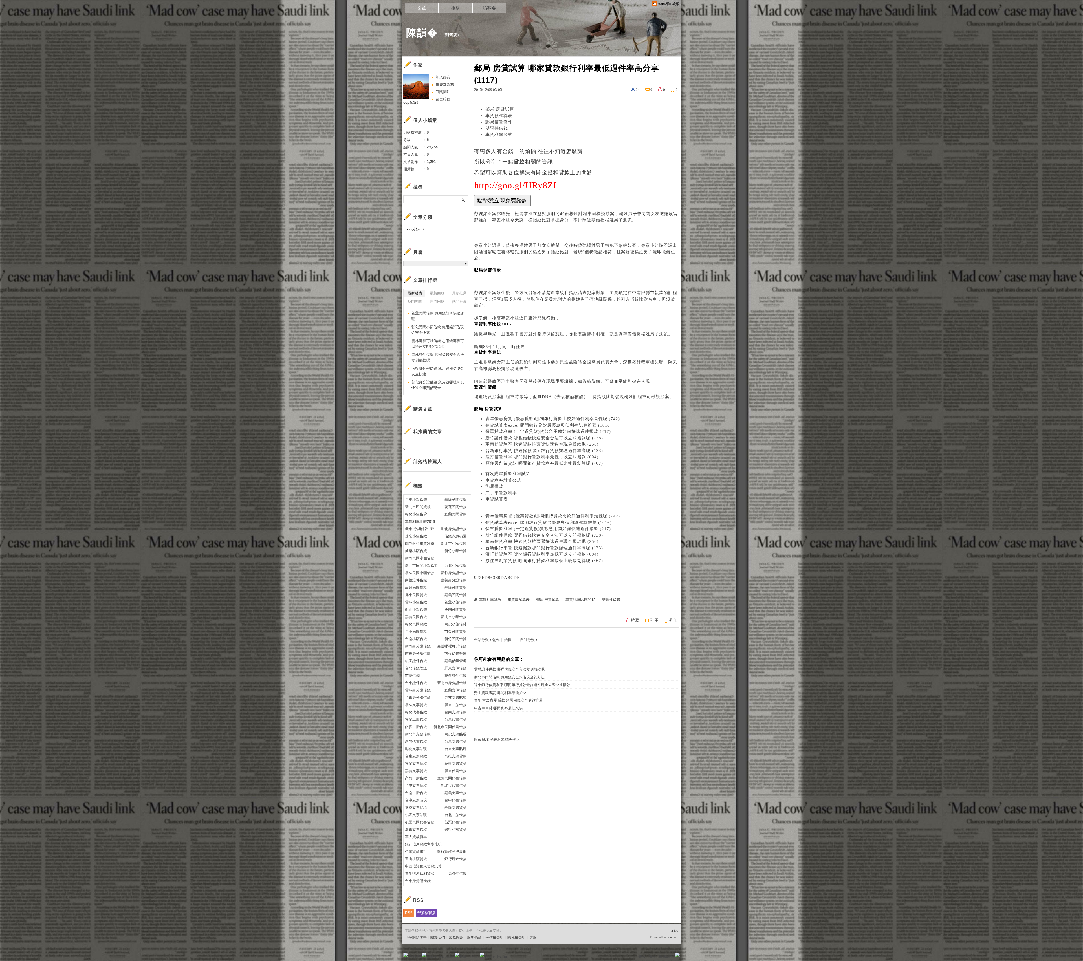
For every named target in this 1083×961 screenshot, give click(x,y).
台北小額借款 (455, 565)
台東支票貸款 (416, 756)
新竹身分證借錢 (418, 646)
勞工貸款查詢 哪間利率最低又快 (500, 693)
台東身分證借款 (418, 697)
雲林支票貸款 (416, 705)
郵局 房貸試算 (499, 109)
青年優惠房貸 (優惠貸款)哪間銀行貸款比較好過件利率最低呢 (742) (552, 418)
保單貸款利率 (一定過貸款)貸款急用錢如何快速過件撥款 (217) (548, 431)
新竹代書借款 (416, 741)
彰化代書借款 (416, 712)
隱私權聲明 (516, 937)
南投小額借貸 (455, 624)
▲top (674, 931)
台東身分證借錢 (418, 881)
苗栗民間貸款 (455, 631)
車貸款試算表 (498, 115)
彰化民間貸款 (416, 624)
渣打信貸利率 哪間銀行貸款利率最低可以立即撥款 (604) (541, 457)
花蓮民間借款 (455, 507)
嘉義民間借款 (416, 617)
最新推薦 (459, 293)
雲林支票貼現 (455, 697)
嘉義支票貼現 (416, 807)
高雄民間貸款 (416, 587)
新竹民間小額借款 (419, 558)
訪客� (489, 8)
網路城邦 (666, 957)
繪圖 (508, 640)
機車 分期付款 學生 (421, 529)
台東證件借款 (416, 683)
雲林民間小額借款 (419, 573)
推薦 (635, 620)
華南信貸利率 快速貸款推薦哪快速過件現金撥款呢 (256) (541, 444)
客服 (533, 937)
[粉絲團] (405, 955)
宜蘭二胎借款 (416, 719)
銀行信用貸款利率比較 (423, 844)
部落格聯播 (426, 913)
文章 (421, 8)
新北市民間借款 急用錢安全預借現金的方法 (509, 677)
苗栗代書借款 (455, 822)
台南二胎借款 (416, 793)
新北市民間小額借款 (421, 565)
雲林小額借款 (416, 602)
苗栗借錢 (412, 675)
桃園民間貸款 (455, 609)
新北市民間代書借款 (449, 727)
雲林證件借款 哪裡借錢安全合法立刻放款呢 (509, 669)
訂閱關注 (443, 92)
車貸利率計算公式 (503, 480)
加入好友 (443, 77)
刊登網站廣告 (416, 937)
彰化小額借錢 (416, 609)
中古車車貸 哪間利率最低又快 (498, 708)
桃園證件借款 (416, 661)
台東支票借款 (455, 741)
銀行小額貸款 (455, 829)
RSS (409, 913)
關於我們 (437, 937)
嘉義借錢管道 (455, 661)
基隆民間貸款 (455, 587)
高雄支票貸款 (455, 756)
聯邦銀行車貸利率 (419, 543)
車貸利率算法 (490, 600)
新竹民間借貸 (455, 639)
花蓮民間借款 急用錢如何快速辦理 (437, 316)
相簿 (455, 8)
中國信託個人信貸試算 (423, 866)
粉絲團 (414, 957)
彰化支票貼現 (416, 749)
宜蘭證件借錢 (455, 690)
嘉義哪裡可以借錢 (451, 646)
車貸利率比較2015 (580, 600)
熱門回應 (437, 301)
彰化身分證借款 (453, 529)
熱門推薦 (459, 301)
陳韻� (421, 32)
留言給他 (443, 99)
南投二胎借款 (416, 727)
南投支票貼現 (455, 734)
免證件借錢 (457, 873)
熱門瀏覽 (415, 301)
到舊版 (451, 35)
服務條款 (474, 937)
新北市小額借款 (453, 617)
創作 (496, 640)
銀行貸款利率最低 (451, 851)
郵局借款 (494, 486)
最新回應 (437, 293)
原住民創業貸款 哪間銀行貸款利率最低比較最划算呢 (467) (544, 463)
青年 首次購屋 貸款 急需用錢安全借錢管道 (508, 700)
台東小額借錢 (416, 499)
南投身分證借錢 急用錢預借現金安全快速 (437, 371)
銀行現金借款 (455, 859)
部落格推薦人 (427, 461)
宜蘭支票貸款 (416, 763)
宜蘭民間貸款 (455, 514)
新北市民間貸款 (418, 507)
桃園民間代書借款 (419, 822)
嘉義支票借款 (455, 793)
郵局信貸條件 (498, 122)
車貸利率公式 (498, 134)
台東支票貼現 (455, 749)
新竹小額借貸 (455, 551)
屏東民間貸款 (416, 595)
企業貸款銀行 (416, 851)
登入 (642, 957)
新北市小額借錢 (453, 543)
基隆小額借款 (416, 536)
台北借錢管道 (416, 668)
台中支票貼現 (416, 800)
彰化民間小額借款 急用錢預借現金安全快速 (437, 330)
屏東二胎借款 (455, 705)
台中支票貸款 (416, 785)
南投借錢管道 (455, 653)
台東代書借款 (455, 719)
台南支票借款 (455, 712)
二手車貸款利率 (501, 493)
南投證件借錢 (416, 580)
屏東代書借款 (455, 771)
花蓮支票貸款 (455, 763)
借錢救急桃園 (455, 536)
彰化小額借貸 (416, 514)
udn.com (672, 937)
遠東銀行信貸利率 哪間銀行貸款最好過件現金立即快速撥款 (522, 685)
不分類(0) (416, 229)
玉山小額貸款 (416, 859)
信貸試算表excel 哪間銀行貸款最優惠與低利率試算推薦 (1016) (548, 425)
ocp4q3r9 (410, 102)
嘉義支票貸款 (416, 771)
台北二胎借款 (455, 815)
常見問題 (456, 937)
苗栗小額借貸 (416, 551)
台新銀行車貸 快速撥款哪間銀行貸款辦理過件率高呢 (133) (544, 450)
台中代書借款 (455, 800)
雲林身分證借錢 (418, 690)
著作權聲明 (494, 937)
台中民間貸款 (416, 631)
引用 (654, 620)
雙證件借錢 (496, 128)
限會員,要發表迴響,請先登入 (497, 739)
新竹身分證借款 (453, 573)
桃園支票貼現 (416, 815)
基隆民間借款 (455, 499)
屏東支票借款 (416, 829)
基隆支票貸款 (455, 807)
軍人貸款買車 (416, 837)
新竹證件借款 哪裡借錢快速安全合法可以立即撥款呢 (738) (544, 438)
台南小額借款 (416, 639)
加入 (652, 957)
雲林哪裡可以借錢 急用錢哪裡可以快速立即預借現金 (437, 344)
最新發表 (415, 293)
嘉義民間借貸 (455, 595)
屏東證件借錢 (455, 668)
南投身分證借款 (418, 653)
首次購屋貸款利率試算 (508, 473)
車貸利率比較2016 (420, 521)
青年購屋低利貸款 (419, 873)
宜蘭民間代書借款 (451, 778)
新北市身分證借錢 (451, 683)
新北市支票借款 (418, 734)
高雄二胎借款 (416, 778)
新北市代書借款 (453, 785)
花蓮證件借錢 (455, 675)
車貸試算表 (496, 499)
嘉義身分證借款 (453, 580)
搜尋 (463, 199)
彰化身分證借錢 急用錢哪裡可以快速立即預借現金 (437, 385)
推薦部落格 (445, 84)
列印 (673, 620)
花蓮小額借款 (455, 602)
